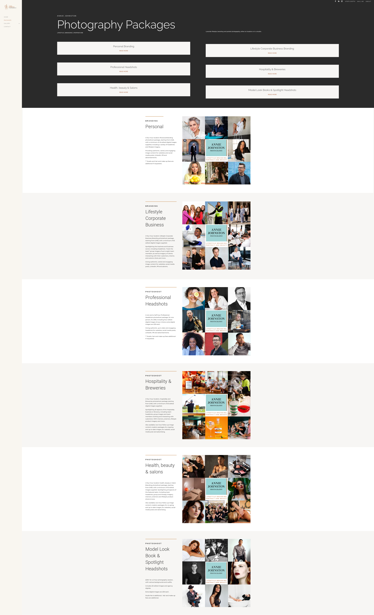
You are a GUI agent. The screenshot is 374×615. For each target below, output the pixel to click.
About (368, 1)
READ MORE (123, 51)
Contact (7, 26)
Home (6, 17)
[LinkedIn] (339, 2)
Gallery (7, 23)
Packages (7, 20)
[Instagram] (342, 2)
